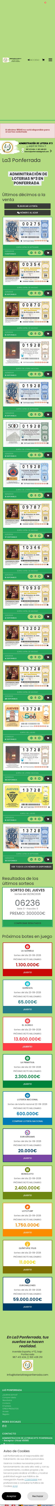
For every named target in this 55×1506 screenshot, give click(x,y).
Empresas (6, 1406)
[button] (4, 151)
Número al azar (29, 212)
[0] (44, 60)
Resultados (7, 1400)
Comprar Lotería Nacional (27, 1121)
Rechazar (37, 1496)
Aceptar (11, 1496)
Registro (5, 1414)
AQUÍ (15, 1486)
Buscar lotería (29, 206)
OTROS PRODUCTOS (10, 1408)
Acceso (34, 59)
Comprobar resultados (27, 923)
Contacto (6, 1403)
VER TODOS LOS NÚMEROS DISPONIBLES (31, 866)
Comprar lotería (9, 1397)
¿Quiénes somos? (9, 1395)
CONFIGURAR (30, 1479)
